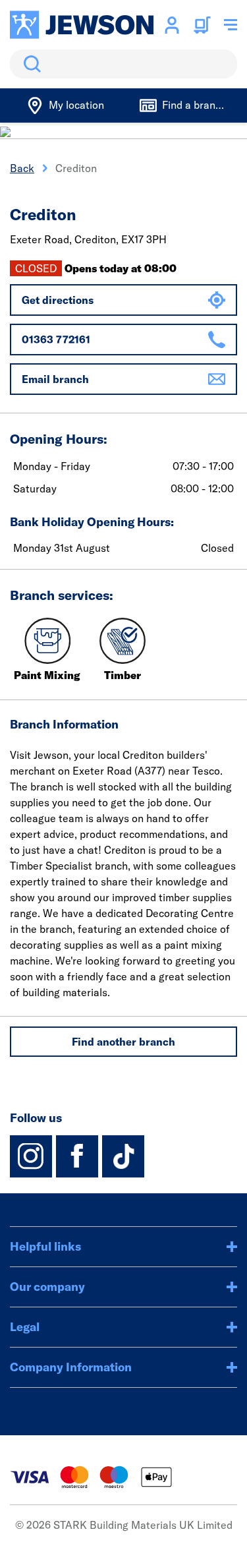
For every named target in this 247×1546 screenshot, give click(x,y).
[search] (123, 63)
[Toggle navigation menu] (230, 25)
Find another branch (123, 1041)
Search (29, 63)
